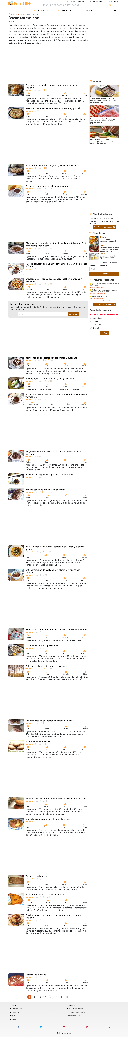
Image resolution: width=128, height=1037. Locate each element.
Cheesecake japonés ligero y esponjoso (108, 257)
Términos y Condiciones (76, 1012)
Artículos (65, 11)
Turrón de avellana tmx (37, 876)
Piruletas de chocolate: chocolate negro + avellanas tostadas (56, 629)
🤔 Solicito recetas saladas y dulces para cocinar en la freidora (103, 291)
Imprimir (114, 262)
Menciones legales (74, 1016)
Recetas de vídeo (16, 1009)
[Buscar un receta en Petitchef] (106, 5)
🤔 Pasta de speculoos (98, 296)
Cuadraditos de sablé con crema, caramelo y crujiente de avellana (54, 916)
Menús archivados (100, 262)
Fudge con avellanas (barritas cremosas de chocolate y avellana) (53, 452)
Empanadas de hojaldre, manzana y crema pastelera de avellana (53, 86)
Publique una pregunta (105, 304)
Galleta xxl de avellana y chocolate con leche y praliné (53, 108)
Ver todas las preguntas (110, 301)
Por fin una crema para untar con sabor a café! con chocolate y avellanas (56, 395)
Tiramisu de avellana (36, 974)
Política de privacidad (75, 1009)
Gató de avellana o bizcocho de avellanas (46, 666)
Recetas (41, 11)
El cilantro (96, 328)
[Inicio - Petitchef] (9, 14)
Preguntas (92, 11)
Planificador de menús (103, 227)
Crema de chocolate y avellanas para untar (47, 186)
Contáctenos (71, 1005)
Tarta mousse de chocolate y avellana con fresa (50, 720)
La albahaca (97, 318)
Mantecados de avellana (38, 741)
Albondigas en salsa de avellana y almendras (48, 819)
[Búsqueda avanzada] (110, 5)
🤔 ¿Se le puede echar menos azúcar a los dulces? (104, 284)
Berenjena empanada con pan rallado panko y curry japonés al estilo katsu (109, 249)
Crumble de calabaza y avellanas (42, 645)
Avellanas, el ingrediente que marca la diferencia (50, 474)
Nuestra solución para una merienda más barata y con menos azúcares (56, 265)
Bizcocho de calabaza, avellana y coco (45, 894)
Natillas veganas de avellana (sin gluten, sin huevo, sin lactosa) (53, 571)
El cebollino (97, 325)
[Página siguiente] (62, 997)
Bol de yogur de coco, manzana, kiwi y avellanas (50, 378)
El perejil (96, 321)
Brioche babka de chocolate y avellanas (46, 489)
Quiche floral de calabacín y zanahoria (108, 240)
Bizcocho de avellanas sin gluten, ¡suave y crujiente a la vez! (56, 165)
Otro (115, 11)
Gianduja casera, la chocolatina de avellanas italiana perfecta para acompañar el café (56, 244)
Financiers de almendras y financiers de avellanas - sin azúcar (57, 798)
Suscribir (73, 314)
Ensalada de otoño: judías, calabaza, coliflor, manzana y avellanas (54, 280)
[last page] (67, 997)
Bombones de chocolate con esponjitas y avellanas (51, 358)
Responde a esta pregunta (97, 287)
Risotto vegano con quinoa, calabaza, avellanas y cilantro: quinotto (55, 547)
